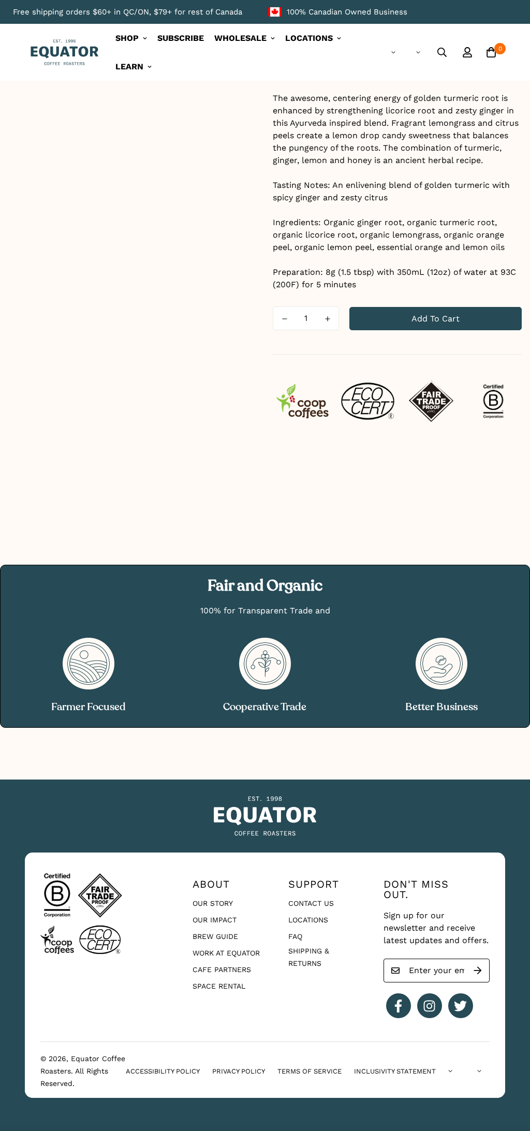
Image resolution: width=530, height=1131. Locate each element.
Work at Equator (226, 953)
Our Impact (215, 920)
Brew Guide (215, 936)
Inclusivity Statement (395, 1071)
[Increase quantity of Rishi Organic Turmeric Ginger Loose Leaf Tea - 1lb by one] (327, 319)
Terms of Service (309, 1071)
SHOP (127, 38)
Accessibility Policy (163, 1071)
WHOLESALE (240, 38)
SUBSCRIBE (180, 38)
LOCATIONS (309, 38)
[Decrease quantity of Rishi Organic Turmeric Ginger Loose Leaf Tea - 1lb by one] (284, 319)
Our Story (213, 903)
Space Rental (219, 986)
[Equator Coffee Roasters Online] (64, 52)
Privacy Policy (238, 1071)
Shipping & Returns (308, 957)
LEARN (129, 66)
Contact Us (311, 903)
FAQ (295, 936)
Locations (308, 920)
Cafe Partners (222, 969)
